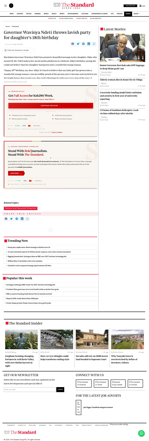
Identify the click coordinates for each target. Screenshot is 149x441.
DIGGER (136, 14)
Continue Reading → (51, 105)
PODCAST (119, 14)
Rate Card (32, 425)
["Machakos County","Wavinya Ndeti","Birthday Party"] (20, 208)
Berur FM (96, 18)
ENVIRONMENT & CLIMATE (100, 14)
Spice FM (82, 18)
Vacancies (42, 425)
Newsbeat (15, 26)
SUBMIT (60, 389)
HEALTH (54, 14)
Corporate (11, 425)
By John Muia (9, 44)
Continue (16, 173)
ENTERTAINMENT (73, 14)
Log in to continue (57, 132)
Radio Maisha (67, 18)
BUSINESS (37, 14)
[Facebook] (85, 383)
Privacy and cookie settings (119, 424)
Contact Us (22, 425)
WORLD (46, 14)
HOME (12, 14)
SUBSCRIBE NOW (130, 5)
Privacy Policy (87, 425)
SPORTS (62, 14)
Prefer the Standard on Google (18, 50)
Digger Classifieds (92, 407)
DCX (50, 425)
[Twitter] (102, 383)
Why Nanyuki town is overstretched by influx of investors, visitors (124, 359)
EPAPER (128, 14)
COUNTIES (20, 14)
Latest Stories (115, 29)
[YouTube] (136, 383)
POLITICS (28, 14)
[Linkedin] (119, 383)
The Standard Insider (26, 323)
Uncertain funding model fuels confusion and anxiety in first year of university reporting (121, 95)
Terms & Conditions (101, 425)
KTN (112, 14)
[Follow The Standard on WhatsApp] (141, 433)
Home (8, 26)
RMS (77, 425)
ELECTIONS (85, 14)
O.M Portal (58, 425)
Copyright (69, 425)
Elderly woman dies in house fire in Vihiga (121, 79)
